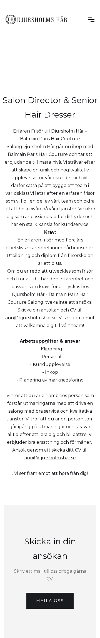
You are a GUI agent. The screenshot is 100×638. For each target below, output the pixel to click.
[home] (36, 19)
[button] (91, 19)
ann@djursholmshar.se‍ (50, 457)
